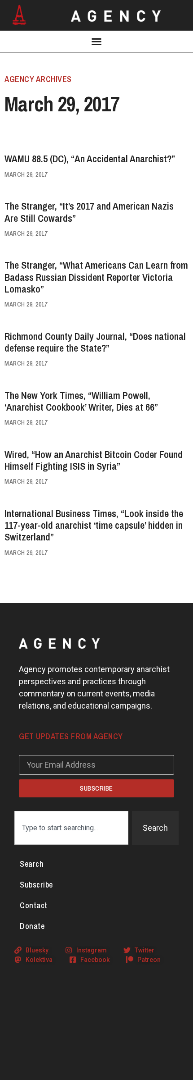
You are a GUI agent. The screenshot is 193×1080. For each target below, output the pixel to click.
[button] (96, 41)
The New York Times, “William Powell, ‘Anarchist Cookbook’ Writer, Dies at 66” (81, 401)
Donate (32, 926)
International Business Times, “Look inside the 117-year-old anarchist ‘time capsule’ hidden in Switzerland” (93, 525)
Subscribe (36, 884)
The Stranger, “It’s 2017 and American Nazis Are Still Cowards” (89, 211)
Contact (34, 905)
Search (32, 863)
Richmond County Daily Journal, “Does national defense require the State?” (95, 342)
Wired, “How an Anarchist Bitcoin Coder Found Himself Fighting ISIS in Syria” (93, 460)
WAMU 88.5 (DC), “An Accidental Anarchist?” (89, 158)
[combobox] (71, 828)
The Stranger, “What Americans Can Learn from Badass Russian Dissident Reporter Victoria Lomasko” (96, 277)
